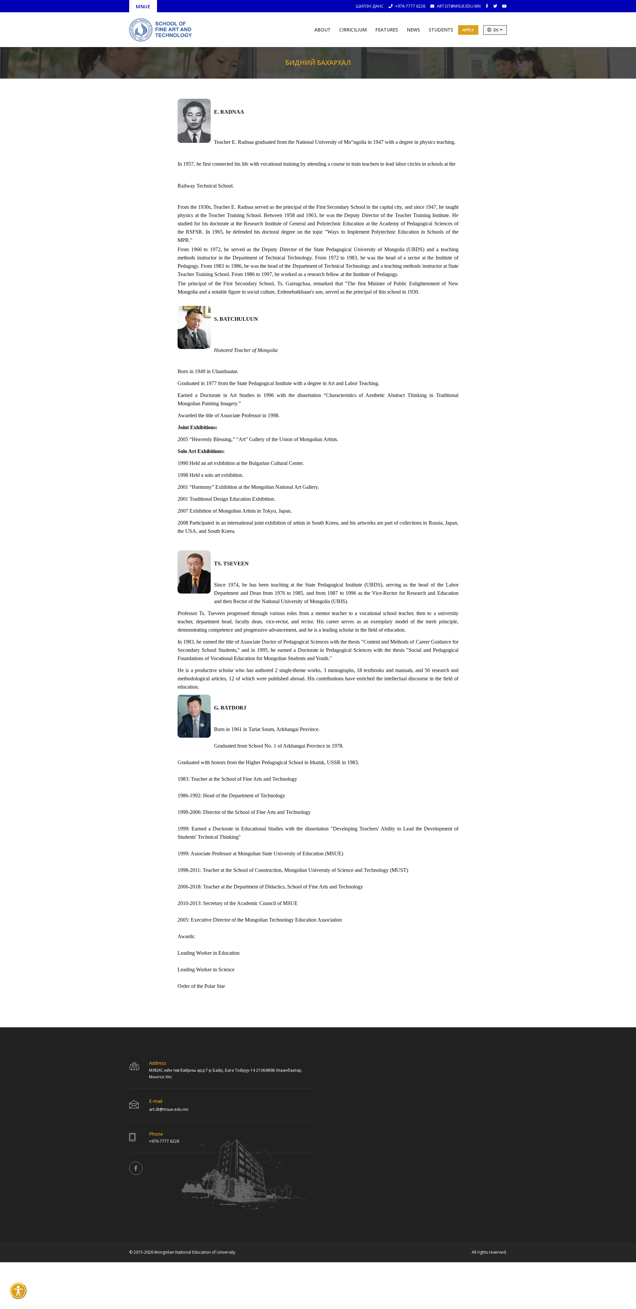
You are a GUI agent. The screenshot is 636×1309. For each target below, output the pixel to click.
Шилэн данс (370, 6)
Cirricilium (353, 30)
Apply (468, 30)
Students (441, 30)
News (413, 30)
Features (386, 30)
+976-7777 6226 (410, 6)
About (322, 30)
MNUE (143, 6)
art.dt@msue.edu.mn (459, 6)
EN (496, 30)
